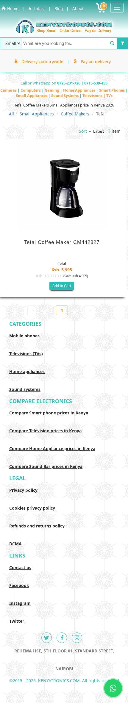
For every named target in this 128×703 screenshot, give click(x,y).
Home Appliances (79, 90)
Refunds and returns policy (37, 526)
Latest (38, 8)
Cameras (9, 90)
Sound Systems (65, 95)
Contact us (20, 567)
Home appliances (27, 371)
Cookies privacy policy (32, 508)
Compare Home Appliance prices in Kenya (52, 448)
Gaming (52, 90)
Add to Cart (61, 285)
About (78, 8)
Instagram (20, 603)
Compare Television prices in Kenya (45, 430)
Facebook (19, 585)
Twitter (16, 621)
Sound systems (24, 389)
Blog (58, 8)
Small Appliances (32, 95)
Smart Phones (112, 90)
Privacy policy (23, 490)
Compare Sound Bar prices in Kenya (45, 466)
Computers (31, 90)
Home (11, 8)
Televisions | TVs (97, 95)
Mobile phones (24, 336)
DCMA (15, 544)
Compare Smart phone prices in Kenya (48, 413)
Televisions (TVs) (26, 353)
